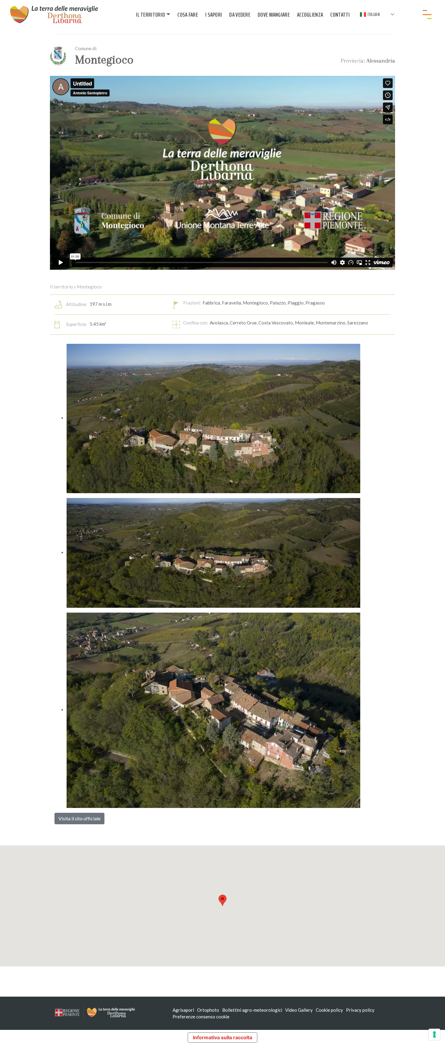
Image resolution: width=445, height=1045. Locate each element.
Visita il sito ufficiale (79, 818)
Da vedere (239, 14)
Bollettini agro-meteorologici (252, 1010)
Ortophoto (208, 1010)
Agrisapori (183, 1010)
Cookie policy (329, 1010)
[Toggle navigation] (427, 14)
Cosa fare (187, 14)
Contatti (340, 14)
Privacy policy (360, 1010)
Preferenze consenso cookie (201, 1016)
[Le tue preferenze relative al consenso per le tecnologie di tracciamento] (434, 1034)
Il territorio (150, 14)
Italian (374, 14)
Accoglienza (310, 14)
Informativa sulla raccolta (222, 1037)
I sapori (213, 14)
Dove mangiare (274, 14)
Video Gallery (299, 1010)
